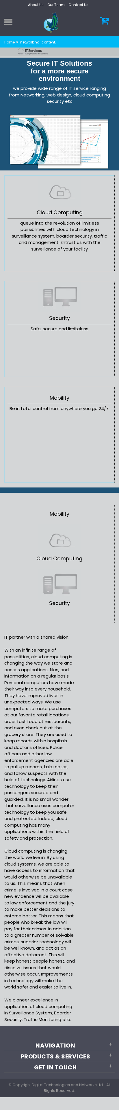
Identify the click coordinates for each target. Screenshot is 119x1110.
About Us (36, 4)
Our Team (56, 4)
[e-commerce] (51, 22)
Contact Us (78, 4)
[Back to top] (113, 1099)
